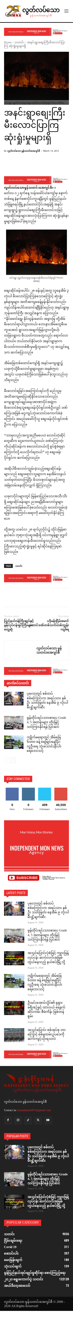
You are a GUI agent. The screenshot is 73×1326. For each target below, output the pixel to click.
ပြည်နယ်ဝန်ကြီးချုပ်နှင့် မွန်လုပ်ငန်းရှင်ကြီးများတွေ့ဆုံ (19, 625)
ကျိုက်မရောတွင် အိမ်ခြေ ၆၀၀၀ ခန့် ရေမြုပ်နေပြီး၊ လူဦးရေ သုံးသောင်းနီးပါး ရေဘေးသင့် (44, 744)
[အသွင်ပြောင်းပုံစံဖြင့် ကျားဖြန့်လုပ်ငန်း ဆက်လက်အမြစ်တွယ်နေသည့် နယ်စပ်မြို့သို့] (14, 958)
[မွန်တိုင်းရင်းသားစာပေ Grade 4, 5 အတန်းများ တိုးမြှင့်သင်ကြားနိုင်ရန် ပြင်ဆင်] (14, 722)
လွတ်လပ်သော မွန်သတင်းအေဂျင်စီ (23, 150)
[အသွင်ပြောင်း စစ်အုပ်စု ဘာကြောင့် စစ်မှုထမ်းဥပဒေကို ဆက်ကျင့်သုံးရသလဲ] (14, 1035)
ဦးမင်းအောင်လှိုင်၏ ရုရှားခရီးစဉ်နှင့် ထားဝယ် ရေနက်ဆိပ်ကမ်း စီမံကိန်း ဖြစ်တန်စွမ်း (46, 1010)
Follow (28, 789)
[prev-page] (6, 760)
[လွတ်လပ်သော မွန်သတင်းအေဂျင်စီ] (20, 650)
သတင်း (19, 42)
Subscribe (61, 789)
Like (12, 789)
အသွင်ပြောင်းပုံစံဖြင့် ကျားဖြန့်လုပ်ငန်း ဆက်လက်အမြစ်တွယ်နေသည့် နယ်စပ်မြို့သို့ (48, 958)
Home (8, 42)
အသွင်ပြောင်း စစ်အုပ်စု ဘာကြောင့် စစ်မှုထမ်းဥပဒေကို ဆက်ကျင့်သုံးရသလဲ (46, 1035)
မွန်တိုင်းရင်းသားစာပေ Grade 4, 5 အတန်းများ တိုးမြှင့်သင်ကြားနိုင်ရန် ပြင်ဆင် (46, 723)
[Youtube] (48, 1120)
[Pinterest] (27, 598)
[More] (50, 166)
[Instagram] (18, 1120)
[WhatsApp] (36, 598)
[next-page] (13, 760)
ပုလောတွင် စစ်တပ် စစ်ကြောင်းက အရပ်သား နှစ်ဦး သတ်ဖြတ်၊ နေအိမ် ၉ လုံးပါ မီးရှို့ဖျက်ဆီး (47, 700)
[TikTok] (28, 1120)
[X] (17, 598)
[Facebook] (8, 598)
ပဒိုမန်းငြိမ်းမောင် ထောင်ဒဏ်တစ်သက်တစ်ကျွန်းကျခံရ (49, 625)
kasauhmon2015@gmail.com (34, 1110)
